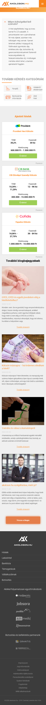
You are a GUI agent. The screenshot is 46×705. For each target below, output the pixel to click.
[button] (23, 23)
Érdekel (23, 156)
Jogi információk (23, 666)
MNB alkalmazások (23, 691)
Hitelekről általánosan (36, 88)
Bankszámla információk (15, 97)
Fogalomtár (23, 684)
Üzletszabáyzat (23, 670)
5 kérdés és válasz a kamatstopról (18, 428)
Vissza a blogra (23, 520)
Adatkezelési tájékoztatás (23, 673)
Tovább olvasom (23, 327)
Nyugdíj (15, 88)
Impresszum (23, 663)
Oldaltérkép (23, 688)
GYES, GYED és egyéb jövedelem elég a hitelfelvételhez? (21, 299)
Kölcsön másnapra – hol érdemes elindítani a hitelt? (23, 367)
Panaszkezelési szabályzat (23, 677)
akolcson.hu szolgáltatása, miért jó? (19, 485)
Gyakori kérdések (23, 680)
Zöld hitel (35, 97)
